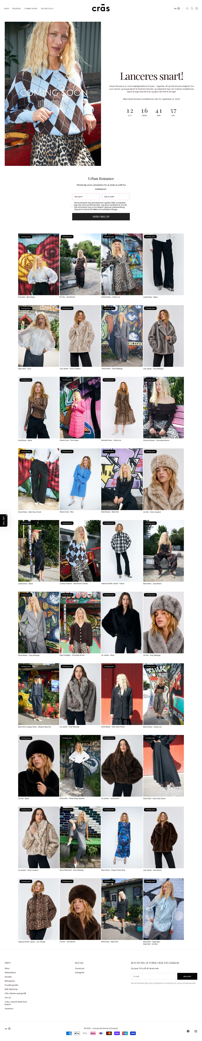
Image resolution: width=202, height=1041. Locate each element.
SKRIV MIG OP (101, 216)
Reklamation (10, 972)
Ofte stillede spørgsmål (15, 993)
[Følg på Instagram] (195, 1031)
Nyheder (16, 8)
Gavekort (9, 1008)
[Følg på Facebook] (188, 1031)
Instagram (79, 972)
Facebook (79, 968)
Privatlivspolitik (11, 985)
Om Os (8, 997)
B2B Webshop (11, 989)
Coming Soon (30, 8)
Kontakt (8, 977)
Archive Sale (47, 8)
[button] (3, 520)
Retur (7, 968)
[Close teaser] (6, 515)
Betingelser (10, 981)
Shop (6, 8)
